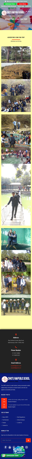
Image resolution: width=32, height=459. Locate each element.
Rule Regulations (21, 417)
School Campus (21, 420)
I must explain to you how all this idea (19, 405)
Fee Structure (5, 420)
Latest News (22, 4)
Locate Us (19, 422)
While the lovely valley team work (17, 399)
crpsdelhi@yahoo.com (16, 365)
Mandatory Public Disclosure (8, 6)
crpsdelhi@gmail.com (16, 368)
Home (8, 26)
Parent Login (20, 6)
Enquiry (4, 422)
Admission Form (10, 4)
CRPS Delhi (16, 52)
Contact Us (28, 6)
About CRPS (5, 417)
